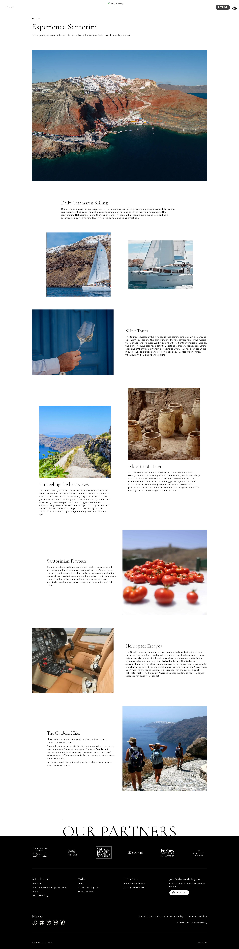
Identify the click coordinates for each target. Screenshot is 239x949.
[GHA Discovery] (135, 853)
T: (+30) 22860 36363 (133, 887)
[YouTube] (48, 922)
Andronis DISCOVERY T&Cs (152, 916)
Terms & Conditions (197, 916)
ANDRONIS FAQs (40, 895)
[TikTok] (62, 922)
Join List (181, 892)
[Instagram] (41, 922)
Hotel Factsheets (86, 891)
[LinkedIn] (55, 922)
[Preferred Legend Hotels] (40, 852)
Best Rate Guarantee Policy (193, 922)
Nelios (205, 942)
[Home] (119, 7)
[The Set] (72, 853)
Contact (36, 891)
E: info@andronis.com (134, 883)
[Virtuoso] (199, 852)
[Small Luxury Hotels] (104, 852)
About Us (36, 883)
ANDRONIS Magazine (88, 887)
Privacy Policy (176, 916)
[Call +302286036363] (234, 7)
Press (80, 883)
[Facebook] (34, 922)
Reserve (223, 7)
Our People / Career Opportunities (49, 887)
